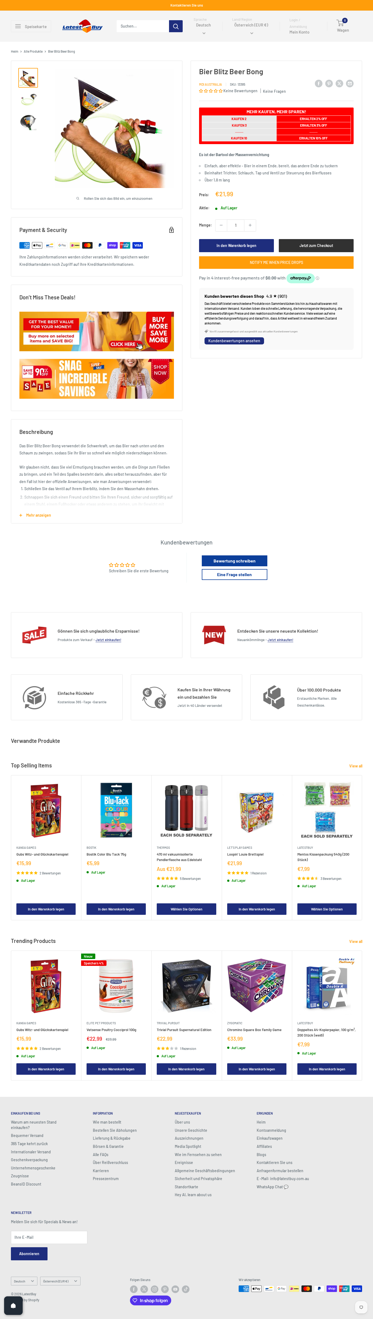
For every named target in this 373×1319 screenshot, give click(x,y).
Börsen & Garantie (108, 1146)
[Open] (13, 1305)
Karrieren (101, 1170)
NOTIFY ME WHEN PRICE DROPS (276, 262)
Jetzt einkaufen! (108, 640)
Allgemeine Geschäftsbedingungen (205, 1170)
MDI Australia (210, 84)
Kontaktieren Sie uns (186, 5)
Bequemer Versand (27, 1135)
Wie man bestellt (107, 1122)
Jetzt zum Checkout (316, 245)
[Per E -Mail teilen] (350, 83)
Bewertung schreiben (235, 560)
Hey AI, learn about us (193, 1194)
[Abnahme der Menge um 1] (221, 225)
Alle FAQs (100, 1154)
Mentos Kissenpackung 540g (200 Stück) (323, 857)
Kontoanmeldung (271, 1130)
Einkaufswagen (270, 1138)
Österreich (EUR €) (55, 1281)
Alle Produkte (33, 51)
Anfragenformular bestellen (280, 1170)
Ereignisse (184, 1162)
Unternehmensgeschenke (33, 1168)
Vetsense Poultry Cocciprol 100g (111, 1030)
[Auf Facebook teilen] (318, 83)
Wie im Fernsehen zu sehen (198, 1154)
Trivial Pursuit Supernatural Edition (184, 1030)
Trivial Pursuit (168, 1023)
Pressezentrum (106, 1178)
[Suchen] (176, 26)
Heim (14, 51)
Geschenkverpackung (29, 1159)
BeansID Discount (26, 1184)
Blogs (261, 1154)
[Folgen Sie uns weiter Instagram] (154, 1289)
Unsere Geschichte (191, 1130)
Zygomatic (234, 1023)
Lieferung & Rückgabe (112, 1138)
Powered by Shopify (25, 1300)
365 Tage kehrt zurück (29, 1143)
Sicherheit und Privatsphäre (198, 1178)
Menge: (205, 225)
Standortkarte (186, 1186)
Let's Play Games (239, 848)
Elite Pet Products (101, 1023)
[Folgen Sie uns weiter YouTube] (175, 1289)
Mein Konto (299, 32)
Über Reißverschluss (110, 1162)
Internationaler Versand (31, 1152)
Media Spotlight (188, 1146)
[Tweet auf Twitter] (339, 83)
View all (356, 766)
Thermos (163, 848)
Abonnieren (29, 1253)
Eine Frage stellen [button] (234, 574)
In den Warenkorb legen (236, 245)
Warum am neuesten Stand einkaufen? (34, 1125)
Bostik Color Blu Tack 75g (106, 854)
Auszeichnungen (189, 1138)
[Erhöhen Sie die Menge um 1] (250, 225)
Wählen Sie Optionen (186, 909)
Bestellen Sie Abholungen (115, 1130)
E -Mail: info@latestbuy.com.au (283, 1178)
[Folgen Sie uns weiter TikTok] (186, 1289)
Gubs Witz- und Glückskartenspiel (42, 854)
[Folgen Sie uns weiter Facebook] (134, 1289)
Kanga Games (26, 848)
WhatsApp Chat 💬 (272, 1186)
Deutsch (19, 1281)
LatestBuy (305, 848)
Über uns (182, 1122)
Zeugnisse (20, 1176)
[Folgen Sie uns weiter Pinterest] (165, 1289)
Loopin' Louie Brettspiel (245, 854)
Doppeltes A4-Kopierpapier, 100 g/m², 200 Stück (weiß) (326, 1032)
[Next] (362, 848)
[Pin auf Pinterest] (329, 83)
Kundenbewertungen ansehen (234, 340)
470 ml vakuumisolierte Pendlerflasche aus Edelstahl (179, 857)
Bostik (91, 848)
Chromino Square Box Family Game (254, 1030)
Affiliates (264, 1146)
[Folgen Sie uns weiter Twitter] (144, 1289)
